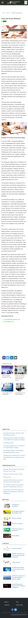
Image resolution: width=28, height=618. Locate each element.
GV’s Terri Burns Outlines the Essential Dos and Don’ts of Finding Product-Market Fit (13, 485)
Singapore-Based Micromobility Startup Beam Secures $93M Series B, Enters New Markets (14, 438)
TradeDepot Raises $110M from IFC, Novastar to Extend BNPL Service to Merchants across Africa (14, 457)
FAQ (17, 602)
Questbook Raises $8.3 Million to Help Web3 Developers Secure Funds (13, 470)
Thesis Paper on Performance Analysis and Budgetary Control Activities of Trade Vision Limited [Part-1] (13, 491)
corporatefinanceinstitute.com (12, 319)
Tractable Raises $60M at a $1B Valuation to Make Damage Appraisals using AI (13, 451)
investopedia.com (9, 321)
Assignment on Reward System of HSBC (13, 474)
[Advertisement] (14, 340)
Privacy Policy (19, 605)
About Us (6, 602)
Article (4, 21)
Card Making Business (8, 442)
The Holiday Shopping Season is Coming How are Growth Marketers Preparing (14, 446)
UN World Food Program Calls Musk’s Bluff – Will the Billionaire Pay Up (13, 434)
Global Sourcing (7, 477)
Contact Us (7, 605)
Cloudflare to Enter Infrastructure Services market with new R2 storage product (13, 481)
